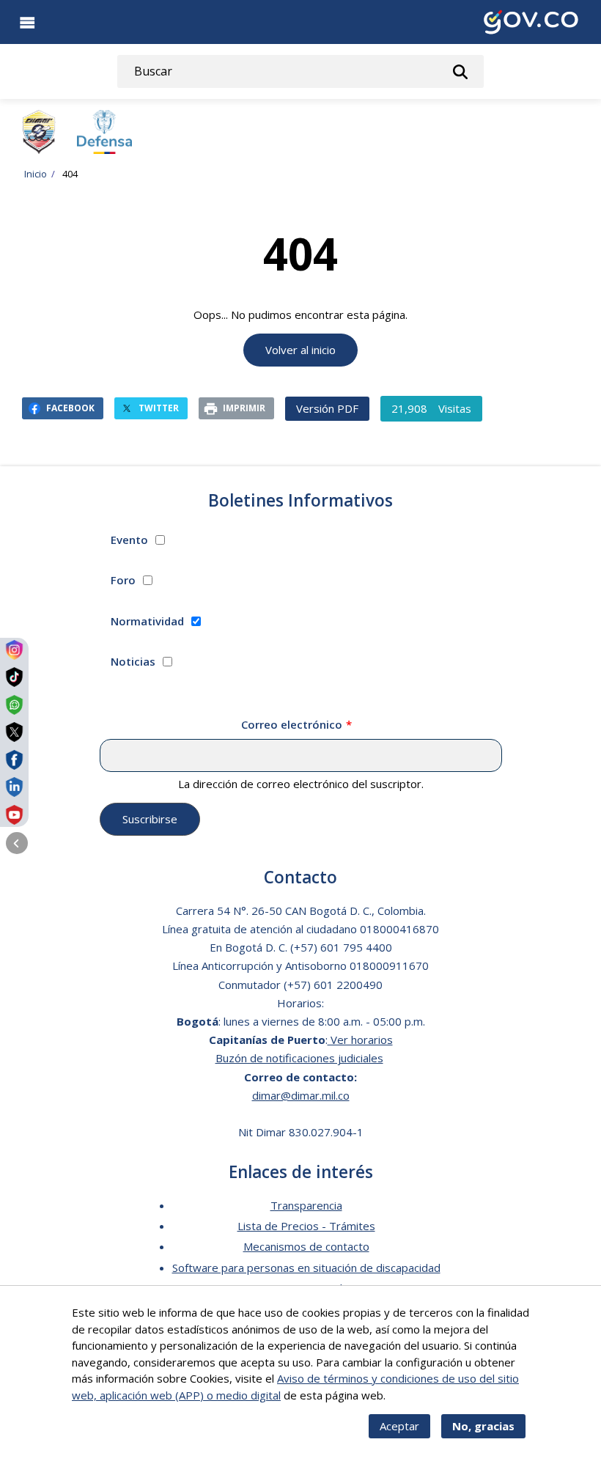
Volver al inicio (300, 349)
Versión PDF (327, 408)
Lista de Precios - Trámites (306, 1225)
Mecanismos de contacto (306, 1246)
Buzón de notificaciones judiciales (299, 1058)
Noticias (133, 661)
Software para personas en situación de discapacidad (306, 1267)
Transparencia (306, 1205)
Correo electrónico (291, 724)
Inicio (35, 173)
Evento (129, 539)
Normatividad (147, 621)
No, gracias (483, 1426)
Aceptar (399, 1426)
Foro (123, 580)
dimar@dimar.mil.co (301, 1095)
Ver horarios (360, 1039)
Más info (409, 1395)
